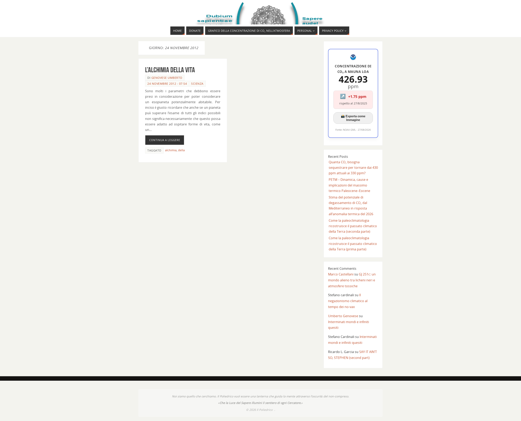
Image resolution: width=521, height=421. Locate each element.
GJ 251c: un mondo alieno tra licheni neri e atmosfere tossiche (352, 280)
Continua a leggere (164, 140)
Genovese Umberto (166, 78)
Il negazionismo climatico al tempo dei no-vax (348, 301)
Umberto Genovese (343, 316)
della (181, 150)
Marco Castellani (341, 274)
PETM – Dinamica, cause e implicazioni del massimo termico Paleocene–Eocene (349, 185)
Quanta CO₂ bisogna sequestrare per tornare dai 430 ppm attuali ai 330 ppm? (353, 167)
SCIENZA (197, 84)
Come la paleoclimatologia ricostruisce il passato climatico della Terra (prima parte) (353, 243)
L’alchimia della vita (170, 70)
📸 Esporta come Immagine (353, 118)
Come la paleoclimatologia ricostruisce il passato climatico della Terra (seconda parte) (353, 226)
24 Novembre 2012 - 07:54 (167, 84)
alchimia (171, 150)
